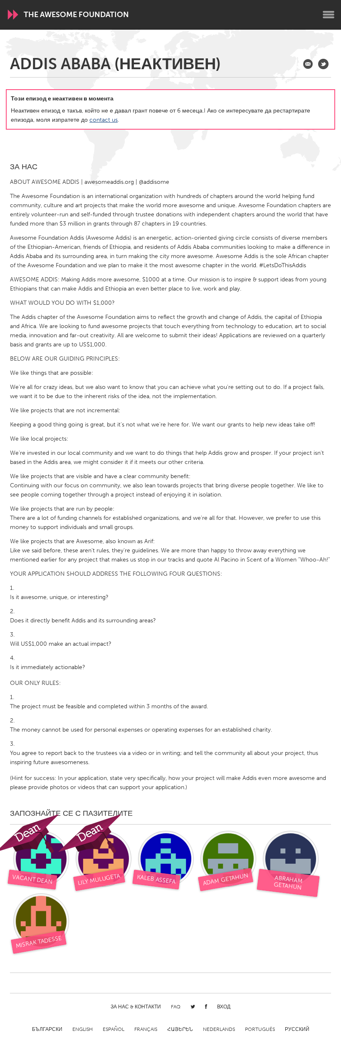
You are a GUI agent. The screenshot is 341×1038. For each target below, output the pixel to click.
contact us (103, 119)
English (82, 1029)
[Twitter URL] (323, 64)
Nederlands (219, 1029)
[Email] (308, 64)
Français (145, 1029)
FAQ (175, 1007)
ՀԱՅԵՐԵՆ (180, 1029)
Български (47, 1029)
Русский (297, 1029)
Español (113, 1029)
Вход (223, 1007)
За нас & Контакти (136, 1007)
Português (260, 1029)
